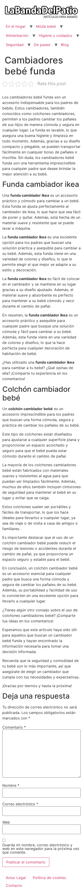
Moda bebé (46, 26)
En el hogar (16, 26)
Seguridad (15, 44)
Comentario (14, 727)
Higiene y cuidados (55, 35)
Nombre (10, 785)
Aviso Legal (16, 877)
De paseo (42, 44)
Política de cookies (49, 877)
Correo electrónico (20, 804)
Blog (65, 44)
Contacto (14, 885)
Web (6, 822)
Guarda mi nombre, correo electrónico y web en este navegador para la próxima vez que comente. (40, 848)
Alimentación (17, 35)
